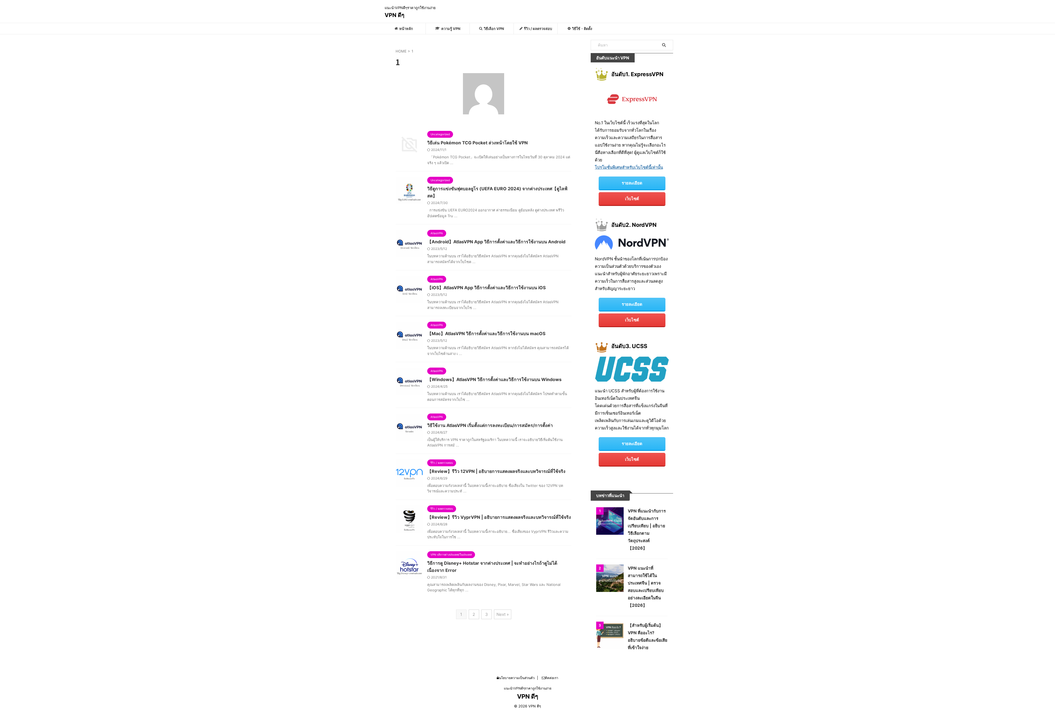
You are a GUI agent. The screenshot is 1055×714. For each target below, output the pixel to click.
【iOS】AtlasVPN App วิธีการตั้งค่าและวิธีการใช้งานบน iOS (486, 287)
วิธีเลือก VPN (494, 28)
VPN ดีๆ (394, 15)
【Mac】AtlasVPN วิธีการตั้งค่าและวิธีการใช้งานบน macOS (486, 333)
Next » (502, 614)
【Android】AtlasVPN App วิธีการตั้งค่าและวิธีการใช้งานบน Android (496, 241)
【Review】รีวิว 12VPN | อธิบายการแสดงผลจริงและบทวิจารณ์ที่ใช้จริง (496, 471)
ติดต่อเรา (551, 678)
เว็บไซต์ (632, 198)
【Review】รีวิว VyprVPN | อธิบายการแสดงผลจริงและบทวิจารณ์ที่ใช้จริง (499, 517)
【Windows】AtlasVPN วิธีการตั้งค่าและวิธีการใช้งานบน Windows (494, 379)
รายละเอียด (632, 183)
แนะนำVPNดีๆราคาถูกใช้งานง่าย (527, 688)
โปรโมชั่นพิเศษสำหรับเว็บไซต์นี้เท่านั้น (629, 167)
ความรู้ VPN (450, 28)
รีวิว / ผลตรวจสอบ (538, 28)
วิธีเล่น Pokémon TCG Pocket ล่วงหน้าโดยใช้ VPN (477, 142)
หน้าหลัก (406, 28)
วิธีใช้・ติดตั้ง (582, 28)
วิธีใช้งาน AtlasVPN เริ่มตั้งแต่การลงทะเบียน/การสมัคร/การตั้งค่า (490, 425)
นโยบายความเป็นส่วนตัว (517, 678)
